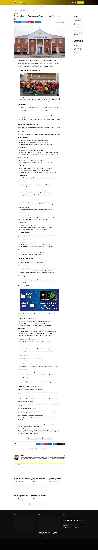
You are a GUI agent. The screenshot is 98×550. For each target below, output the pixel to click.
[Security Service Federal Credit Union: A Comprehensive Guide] (39, 488)
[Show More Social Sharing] (43, 22)
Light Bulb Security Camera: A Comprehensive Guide (55, 479)
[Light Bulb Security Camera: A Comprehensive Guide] (57, 471)
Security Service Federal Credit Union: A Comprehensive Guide (39, 496)
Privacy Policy (48, 543)
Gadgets (36, 6)
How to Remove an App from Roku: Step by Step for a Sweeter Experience (79, 18)
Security (18, 10)
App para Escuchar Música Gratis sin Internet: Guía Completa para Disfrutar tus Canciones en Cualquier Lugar (79, 41)
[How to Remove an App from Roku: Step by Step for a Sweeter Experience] (70, 18)
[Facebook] (10, 64)
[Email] (10, 75)
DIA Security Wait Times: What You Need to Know (50, 450)
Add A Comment (39, 503)
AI (22, 6)
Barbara (18, 19)
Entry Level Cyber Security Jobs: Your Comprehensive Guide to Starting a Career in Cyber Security (21, 497)
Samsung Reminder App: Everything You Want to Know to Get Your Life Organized (79, 32)
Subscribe (80, 2)
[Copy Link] (10, 78)
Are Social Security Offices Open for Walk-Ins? (28, 450)
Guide (47, 6)
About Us (41, 543)
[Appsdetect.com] (20, 2)
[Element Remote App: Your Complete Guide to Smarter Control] (70, 25)
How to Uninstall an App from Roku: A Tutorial (71, 527)
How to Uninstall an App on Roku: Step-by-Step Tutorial (72, 529)
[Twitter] (10, 66)
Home (18, 6)
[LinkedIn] (10, 69)
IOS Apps (53, 6)
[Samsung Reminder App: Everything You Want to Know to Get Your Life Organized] (70, 32)
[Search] (83, 7)
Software (59, 6)
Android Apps (28, 6)
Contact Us (56, 543)
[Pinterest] (10, 72)
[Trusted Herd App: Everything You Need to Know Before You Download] (70, 50)
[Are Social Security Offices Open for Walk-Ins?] (39, 471)
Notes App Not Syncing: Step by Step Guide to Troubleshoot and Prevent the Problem (48, 533)
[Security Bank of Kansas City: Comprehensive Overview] (39, 41)
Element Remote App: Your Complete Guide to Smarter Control (79, 25)
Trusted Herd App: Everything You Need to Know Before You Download (78, 50)
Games (42, 6)
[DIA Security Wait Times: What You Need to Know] (22, 471)
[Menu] (14, 7)
